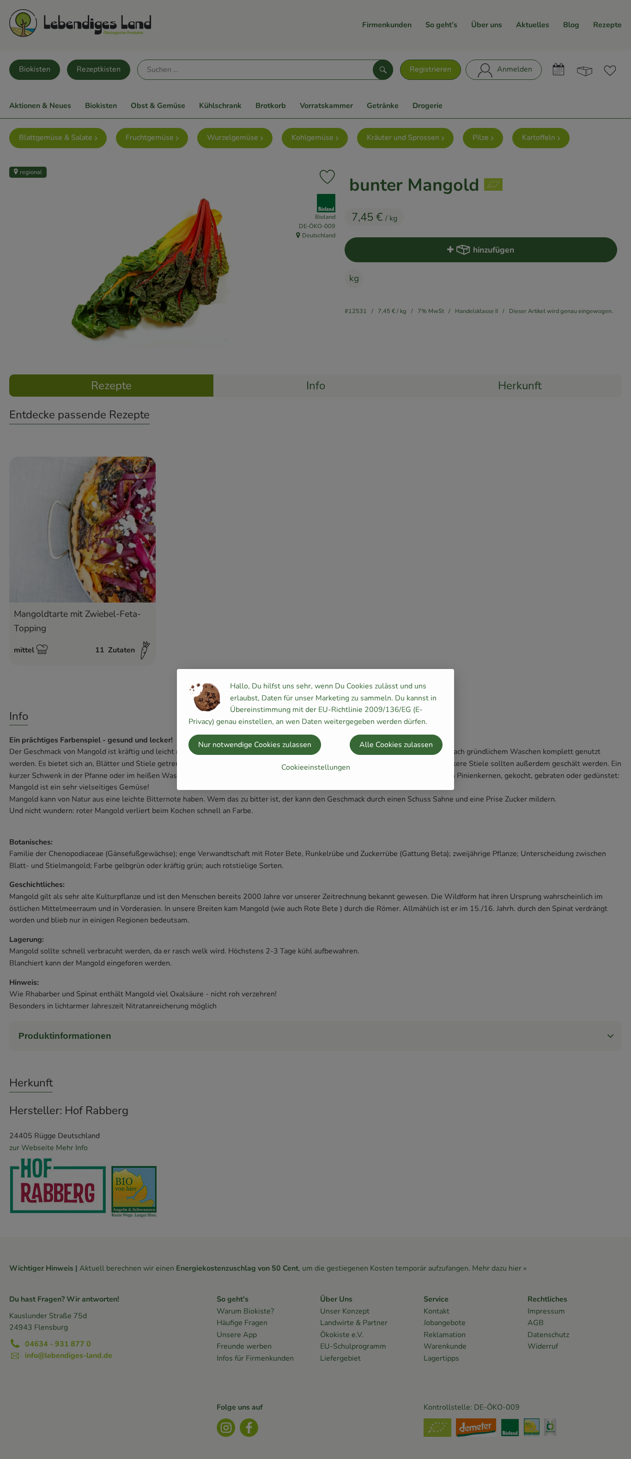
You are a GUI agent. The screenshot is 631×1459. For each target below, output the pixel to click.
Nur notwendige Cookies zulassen (254, 745)
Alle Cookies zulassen (396, 745)
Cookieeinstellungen (315, 767)
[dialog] (315, 729)
